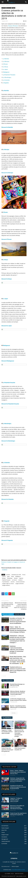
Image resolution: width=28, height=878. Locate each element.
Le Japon (5, 69)
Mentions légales (15, 866)
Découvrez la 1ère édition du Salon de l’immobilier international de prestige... (19, 733)
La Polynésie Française (9, 74)
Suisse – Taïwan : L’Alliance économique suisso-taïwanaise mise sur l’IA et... (18, 772)
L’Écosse (5, 64)
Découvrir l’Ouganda (7, 540)
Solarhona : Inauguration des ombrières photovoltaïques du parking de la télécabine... (17, 780)
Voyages (13, 7)
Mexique (4, 578)
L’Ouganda (6, 82)
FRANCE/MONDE (18, 728)
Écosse (23, 574)
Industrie (3, 728)
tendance (20, 580)
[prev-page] (2, 676)
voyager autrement (19, 583)
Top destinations (5, 581)
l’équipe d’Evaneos (13, 25)
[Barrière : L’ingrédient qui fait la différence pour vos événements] (5, 707)
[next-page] (5, 676)
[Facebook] (2, 593)
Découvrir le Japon (6, 325)
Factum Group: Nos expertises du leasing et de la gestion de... (7, 750)
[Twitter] (6, 593)
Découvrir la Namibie (7, 127)
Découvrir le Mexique (7, 172)
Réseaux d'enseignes (4, 660)
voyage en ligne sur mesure (8, 583)
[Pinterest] (9, 593)
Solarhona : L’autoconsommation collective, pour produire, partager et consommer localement (17, 649)
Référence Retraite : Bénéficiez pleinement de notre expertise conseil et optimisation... (17, 693)
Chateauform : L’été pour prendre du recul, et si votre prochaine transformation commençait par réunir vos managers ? (17, 639)
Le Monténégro (7, 77)
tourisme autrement (20, 581)
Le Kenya (5, 66)
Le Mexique (6, 61)
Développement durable (5, 649)
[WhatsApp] (13, 593)
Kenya (12, 576)
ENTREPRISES (4, 746)
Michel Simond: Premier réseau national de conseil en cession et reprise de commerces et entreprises (20, 606)
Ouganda (21, 578)
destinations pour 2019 (16, 574)
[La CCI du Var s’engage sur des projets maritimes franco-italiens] (5, 700)
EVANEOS (4, 569)
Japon (8, 576)
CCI (2, 621)
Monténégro (9, 578)
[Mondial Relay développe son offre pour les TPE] (5, 686)
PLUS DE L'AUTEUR (19, 614)
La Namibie (6, 58)
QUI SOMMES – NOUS (9, 873)
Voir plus (13, 713)
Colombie (8, 574)
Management (4, 639)
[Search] (26, 2)
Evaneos (4, 576)
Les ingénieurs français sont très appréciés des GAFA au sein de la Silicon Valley (7, 605)
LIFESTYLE (8, 5)
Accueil (2, 5)
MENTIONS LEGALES (19, 873)
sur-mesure (14, 580)
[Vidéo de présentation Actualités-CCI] (21, 743)
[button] (2, 2)
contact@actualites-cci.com (18, 869)
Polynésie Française (6, 580)
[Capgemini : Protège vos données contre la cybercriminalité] (7, 725)
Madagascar (6, 72)
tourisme (12, 581)
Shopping (4, 670)
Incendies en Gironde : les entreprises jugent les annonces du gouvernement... (18, 787)
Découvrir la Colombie (7, 499)
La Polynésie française (9, 382)
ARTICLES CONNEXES (7, 614)
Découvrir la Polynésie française (10, 404)
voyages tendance (6, 585)
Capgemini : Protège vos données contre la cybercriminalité (6, 732)
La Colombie (6, 80)
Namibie (16, 578)
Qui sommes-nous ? (5, 866)
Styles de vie (9, 7)
